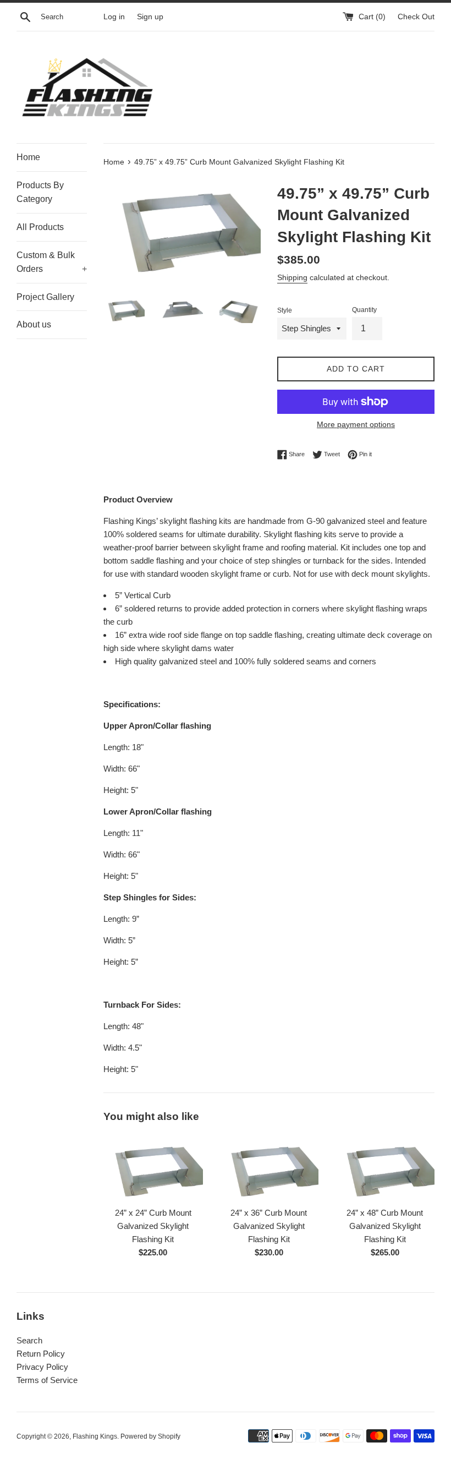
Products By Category (40, 192)
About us (33, 324)
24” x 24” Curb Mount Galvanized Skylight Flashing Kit (153, 1226)
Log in (114, 17)
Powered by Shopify (150, 1436)
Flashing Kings (95, 1436)
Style (284, 310)
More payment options (356, 424)
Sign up (150, 17)
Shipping (292, 277)
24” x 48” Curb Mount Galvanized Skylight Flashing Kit (384, 1226)
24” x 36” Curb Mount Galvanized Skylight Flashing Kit (268, 1226)
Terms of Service (47, 1380)
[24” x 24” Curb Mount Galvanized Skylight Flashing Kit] (153, 1168)
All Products (40, 227)
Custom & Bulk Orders (51, 262)
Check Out (416, 17)
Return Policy (40, 1353)
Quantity (364, 310)
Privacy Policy (42, 1366)
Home (28, 157)
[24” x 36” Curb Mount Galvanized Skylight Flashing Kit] (269, 1168)
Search (29, 1340)
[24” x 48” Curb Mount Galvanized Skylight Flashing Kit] (385, 1168)
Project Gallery (45, 297)
